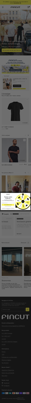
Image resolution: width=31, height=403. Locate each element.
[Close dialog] (29, 193)
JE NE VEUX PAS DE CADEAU (8, 206)
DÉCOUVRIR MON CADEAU (8, 204)
